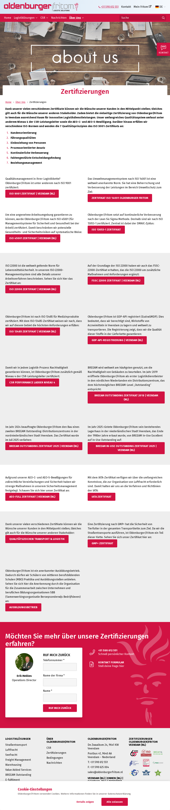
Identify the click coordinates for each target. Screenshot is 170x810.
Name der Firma (54, 675)
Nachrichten (59, 17)
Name (47, 690)
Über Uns (75, 17)
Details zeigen (85, 801)
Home (7, 17)
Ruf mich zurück (56, 655)
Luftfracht (11, 749)
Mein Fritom (141, 6)
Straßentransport (16, 744)
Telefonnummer (53, 660)
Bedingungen (54, 757)
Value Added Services (18, 769)
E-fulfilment (12, 779)
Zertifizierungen (56, 752)
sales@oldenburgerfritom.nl (105, 772)
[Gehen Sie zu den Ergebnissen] (163, 17)
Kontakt (126, 6)
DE (161, 6)
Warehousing (13, 764)
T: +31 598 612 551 (98, 762)
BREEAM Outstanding (18, 774)
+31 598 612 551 (110, 6)
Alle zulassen (115, 801)
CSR (43, 17)
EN (161, 12)
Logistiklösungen (24, 17)
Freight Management (18, 759)
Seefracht (11, 754)
